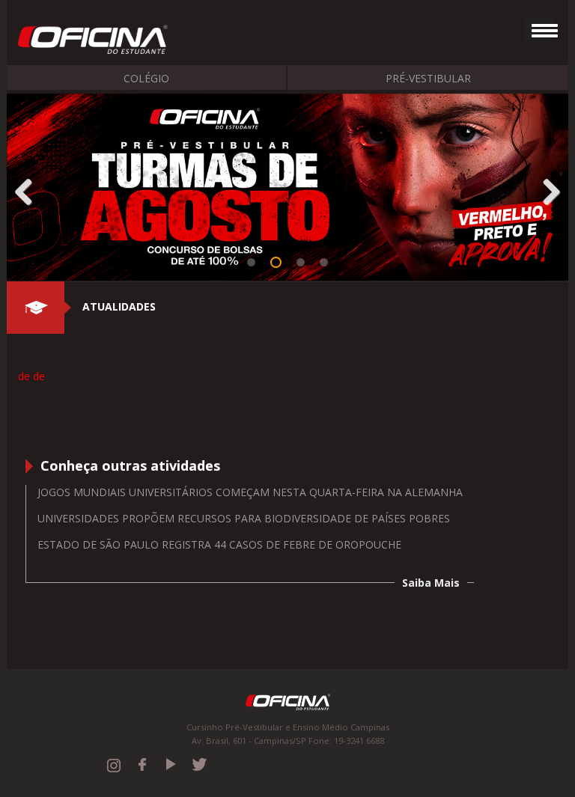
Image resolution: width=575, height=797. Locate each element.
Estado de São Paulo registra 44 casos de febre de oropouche (219, 544)
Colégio (146, 78)
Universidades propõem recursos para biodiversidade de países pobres (243, 518)
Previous (29, 189)
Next (546, 189)
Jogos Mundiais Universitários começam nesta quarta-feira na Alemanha (250, 492)
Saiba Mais (431, 582)
